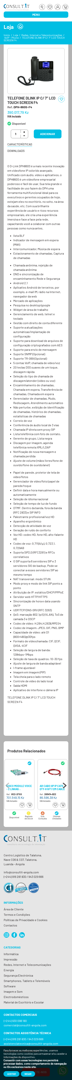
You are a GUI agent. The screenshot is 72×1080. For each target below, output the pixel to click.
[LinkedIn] (22, 935)
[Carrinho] (65, 7)
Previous (7, 784)
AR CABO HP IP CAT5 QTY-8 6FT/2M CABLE (52, 787)
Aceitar (11, 1074)
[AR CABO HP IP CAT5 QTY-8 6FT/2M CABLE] (52, 772)
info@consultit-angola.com (21, 872)
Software (10, 986)
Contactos (10, 925)
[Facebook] (14, 935)
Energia (9, 970)
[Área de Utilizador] (57, 7)
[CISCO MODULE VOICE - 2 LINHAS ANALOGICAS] (19, 772)
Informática (11, 954)
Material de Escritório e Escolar (24, 1002)
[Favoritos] (50, 7)
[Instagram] (6, 935)
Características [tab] (19, 144)
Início (7, 35)
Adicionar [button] (47, 134)
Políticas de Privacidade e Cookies (25, 920)
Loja (15, 35)
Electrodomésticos (16, 997)
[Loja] (20, 26)
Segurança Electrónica (18, 975)
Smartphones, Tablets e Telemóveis (27, 981)
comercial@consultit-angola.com (25, 1025)
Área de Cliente (14, 909)
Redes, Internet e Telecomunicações (41, 35)
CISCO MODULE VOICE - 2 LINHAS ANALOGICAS (19, 787)
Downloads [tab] (16, 150)
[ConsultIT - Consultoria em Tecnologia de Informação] (25, 843)
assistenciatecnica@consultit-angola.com (31, 1043)
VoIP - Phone (11, 37)
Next (64, 784)
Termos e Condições (17, 914)
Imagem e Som (13, 991)
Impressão (10, 959)
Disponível (19, 123)
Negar (28, 1074)
